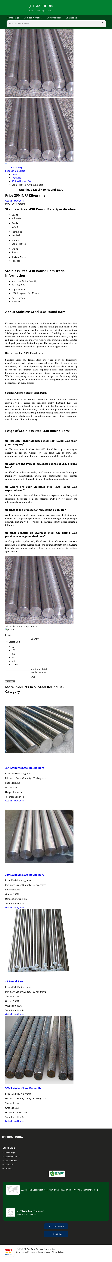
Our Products (54, 17)
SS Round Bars (14, 981)
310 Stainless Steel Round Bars (24, 874)
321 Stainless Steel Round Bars (24, 768)
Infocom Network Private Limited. (51, 1252)
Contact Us (71, 17)
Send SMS (58, 1234)
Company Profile (33, 17)
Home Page (13, 17)
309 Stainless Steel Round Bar (24, 1088)
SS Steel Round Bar (21, 181)
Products (16, 177)
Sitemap (8, 1168)
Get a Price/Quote (14, 200)
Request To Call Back (15, 170)
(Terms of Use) (49, 1249)
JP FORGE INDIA (41, 8)
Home (15, 174)
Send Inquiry (15, 167)
